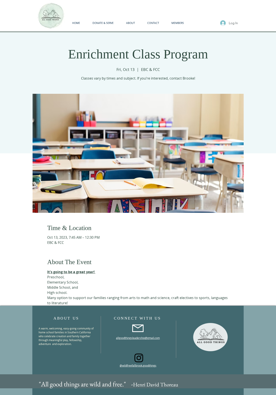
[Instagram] (139, 358)
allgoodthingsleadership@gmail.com (138, 338)
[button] (130, 23)
